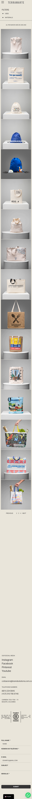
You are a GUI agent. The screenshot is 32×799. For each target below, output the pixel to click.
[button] (28, 795)
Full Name (5, 740)
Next (24, 513)
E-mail (3, 757)
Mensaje (4, 774)
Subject (4, 765)
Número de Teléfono (9, 749)
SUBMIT (16, 787)
